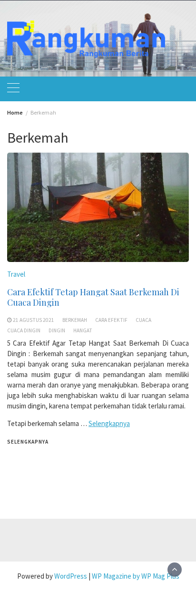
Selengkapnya (109, 423)
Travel (16, 274)
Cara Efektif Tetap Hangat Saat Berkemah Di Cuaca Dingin (93, 297)
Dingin (57, 330)
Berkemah (74, 320)
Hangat (82, 330)
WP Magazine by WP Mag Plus (135, 576)
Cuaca (143, 320)
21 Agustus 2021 (33, 320)
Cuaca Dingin (23, 330)
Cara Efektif (111, 320)
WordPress (70, 576)
